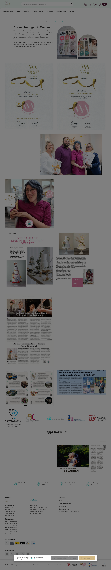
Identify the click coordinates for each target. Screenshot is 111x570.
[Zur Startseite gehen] (6, 4)
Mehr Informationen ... (36, 559)
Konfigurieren (73, 558)
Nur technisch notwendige (59, 558)
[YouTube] (28, 554)
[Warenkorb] (104, 4)
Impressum (18, 565)
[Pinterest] (22, 554)
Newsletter (36, 565)
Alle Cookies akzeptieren (87, 558)
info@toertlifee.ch (10, 511)
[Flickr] (17, 554)
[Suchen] (71, 4)
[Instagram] (12, 554)
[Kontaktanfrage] (85, 4)
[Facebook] (7, 554)
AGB (31, 565)
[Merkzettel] (90, 4)
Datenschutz (25, 565)
